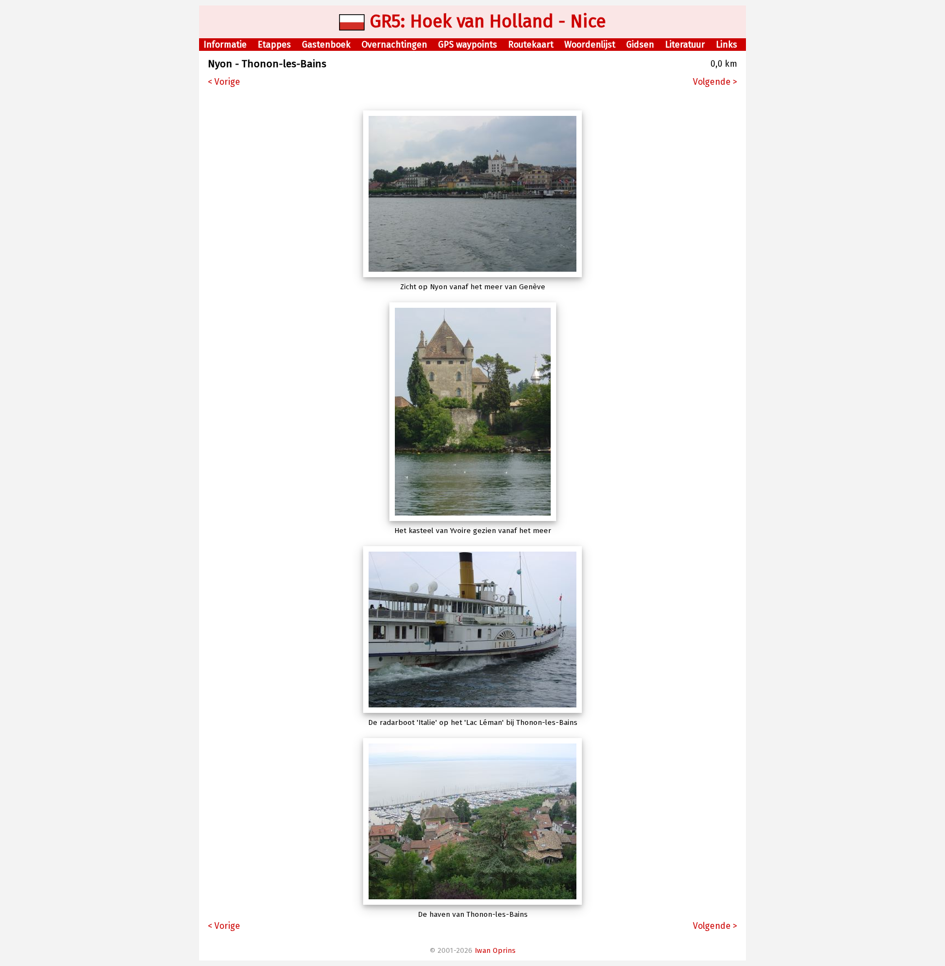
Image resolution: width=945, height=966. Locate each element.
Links (726, 44)
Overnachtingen (394, 44)
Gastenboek (326, 44)
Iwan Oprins (495, 950)
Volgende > (715, 82)
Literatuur (685, 44)
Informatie (225, 44)
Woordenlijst (589, 44)
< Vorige (224, 82)
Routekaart (530, 44)
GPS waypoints (467, 44)
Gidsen (640, 44)
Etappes (274, 44)
